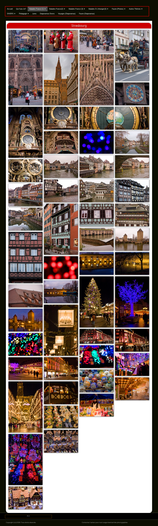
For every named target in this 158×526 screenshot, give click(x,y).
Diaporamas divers (47, 14)
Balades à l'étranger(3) (98, 9)
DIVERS (11, 14)
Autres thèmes (136, 9)
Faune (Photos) (118, 9)
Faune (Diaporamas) (87, 14)
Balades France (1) (37, 9)
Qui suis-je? (21, 9)
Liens (34, 14)
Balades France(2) (57, 9)
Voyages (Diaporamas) (67, 14)
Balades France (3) (77, 9)
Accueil (10, 9)
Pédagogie (24, 14)
